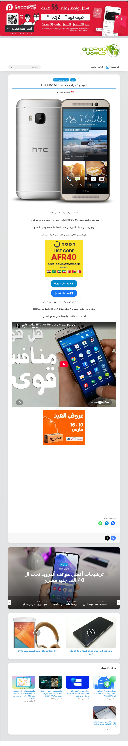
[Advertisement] (64, 481)
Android (64, 565)
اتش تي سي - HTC (61, 80)
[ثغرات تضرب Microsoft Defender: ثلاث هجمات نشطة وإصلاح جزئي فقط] (77, 682)
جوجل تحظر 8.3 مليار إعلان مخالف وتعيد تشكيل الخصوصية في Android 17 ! (105, 693)
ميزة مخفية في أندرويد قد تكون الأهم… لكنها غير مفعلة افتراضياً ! (104, 724)
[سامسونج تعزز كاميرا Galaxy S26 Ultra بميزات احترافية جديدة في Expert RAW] (50, 682)
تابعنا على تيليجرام (62, 283)
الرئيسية (115, 66)
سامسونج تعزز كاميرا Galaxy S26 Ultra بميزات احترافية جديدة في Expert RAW (51, 693)
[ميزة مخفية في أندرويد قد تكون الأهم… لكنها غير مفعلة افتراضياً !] (104, 712)
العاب (100, 66)
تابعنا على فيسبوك (62, 293)
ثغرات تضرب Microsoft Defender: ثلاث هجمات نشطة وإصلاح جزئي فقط (78, 693)
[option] (64, 578)
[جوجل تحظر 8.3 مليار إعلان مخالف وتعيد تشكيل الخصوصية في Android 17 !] (104, 682)
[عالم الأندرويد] (101, 50)
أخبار (107, 66)
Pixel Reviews (65, 93)
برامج (93, 66)
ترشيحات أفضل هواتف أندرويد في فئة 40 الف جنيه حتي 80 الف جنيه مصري (64, 577)
